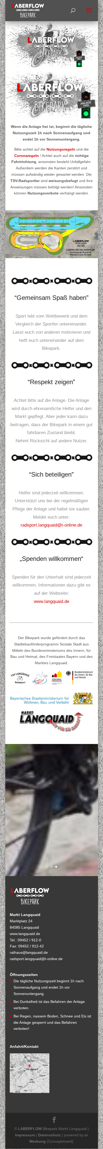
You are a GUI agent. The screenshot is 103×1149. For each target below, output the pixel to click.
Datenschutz (49, 1135)
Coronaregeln (26, 155)
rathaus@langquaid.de (29, 952)
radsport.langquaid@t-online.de (51, 525)
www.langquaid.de (51, 601)
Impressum (25, 1135)
